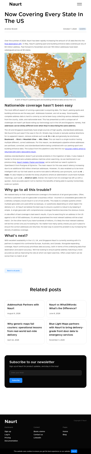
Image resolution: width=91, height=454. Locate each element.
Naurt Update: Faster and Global (30, 162)
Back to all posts (13, 271)
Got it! (74, 451)
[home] (15, 4)
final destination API (13, 44)
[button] (79, 4)
